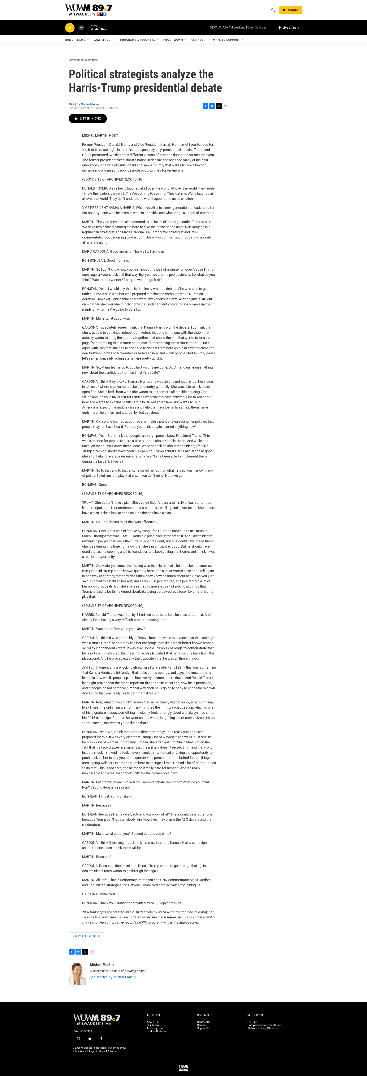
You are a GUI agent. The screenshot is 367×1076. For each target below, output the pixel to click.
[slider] (87, 28)
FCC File (252, 1022)
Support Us (203, 1028)
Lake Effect (103, 39)
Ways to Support (226, 39)
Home (69, 39)
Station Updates (156, 1031)
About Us (152, 1022)
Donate (292, 10)
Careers (202, 1025)
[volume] (81, 28)
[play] (70, 28)
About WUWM (173, 39)
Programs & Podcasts (137, 39)
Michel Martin (90, 104)
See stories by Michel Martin (113, 977)
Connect (198, 39)
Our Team (153, 1025)
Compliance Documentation (264, 1025)
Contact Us (203, 1022)
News (81, 39)
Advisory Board (156, 1028)
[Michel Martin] (77, 973)
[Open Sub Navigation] (88, 39)
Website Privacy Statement (264, 1028)
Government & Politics (83, 60)
